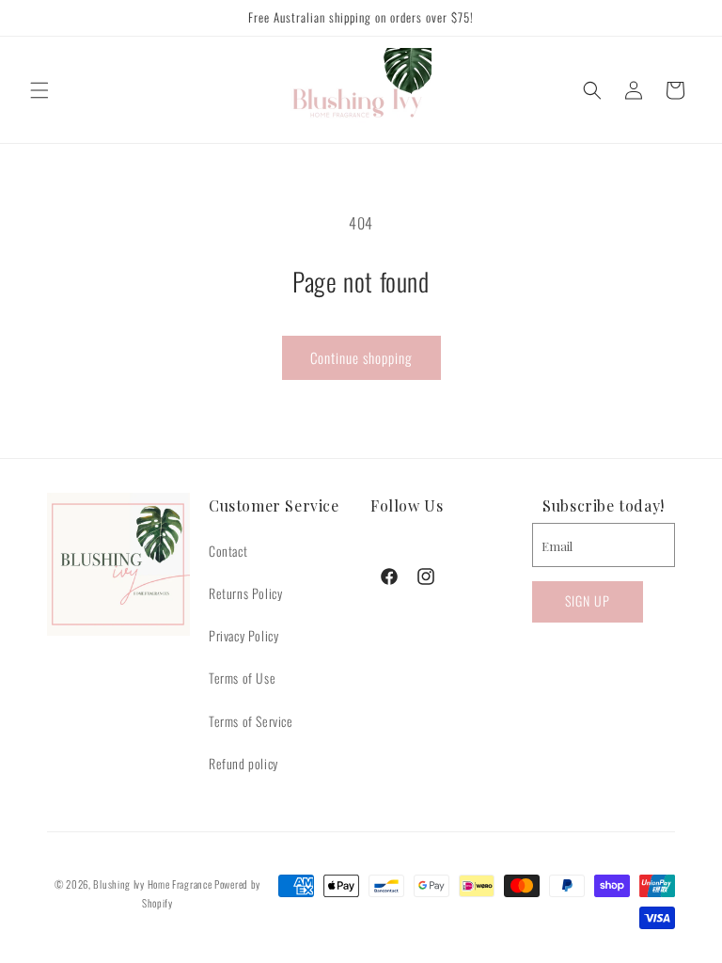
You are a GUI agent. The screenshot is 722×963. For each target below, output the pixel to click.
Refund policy (243, 763)
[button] (39, 90)
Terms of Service (251, 721)
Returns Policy (245, 593)
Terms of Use (242, 677)
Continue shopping (361, 357)
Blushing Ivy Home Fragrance (152, 884)
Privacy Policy (243, 635)
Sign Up (587, 600)
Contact (228, 550)
